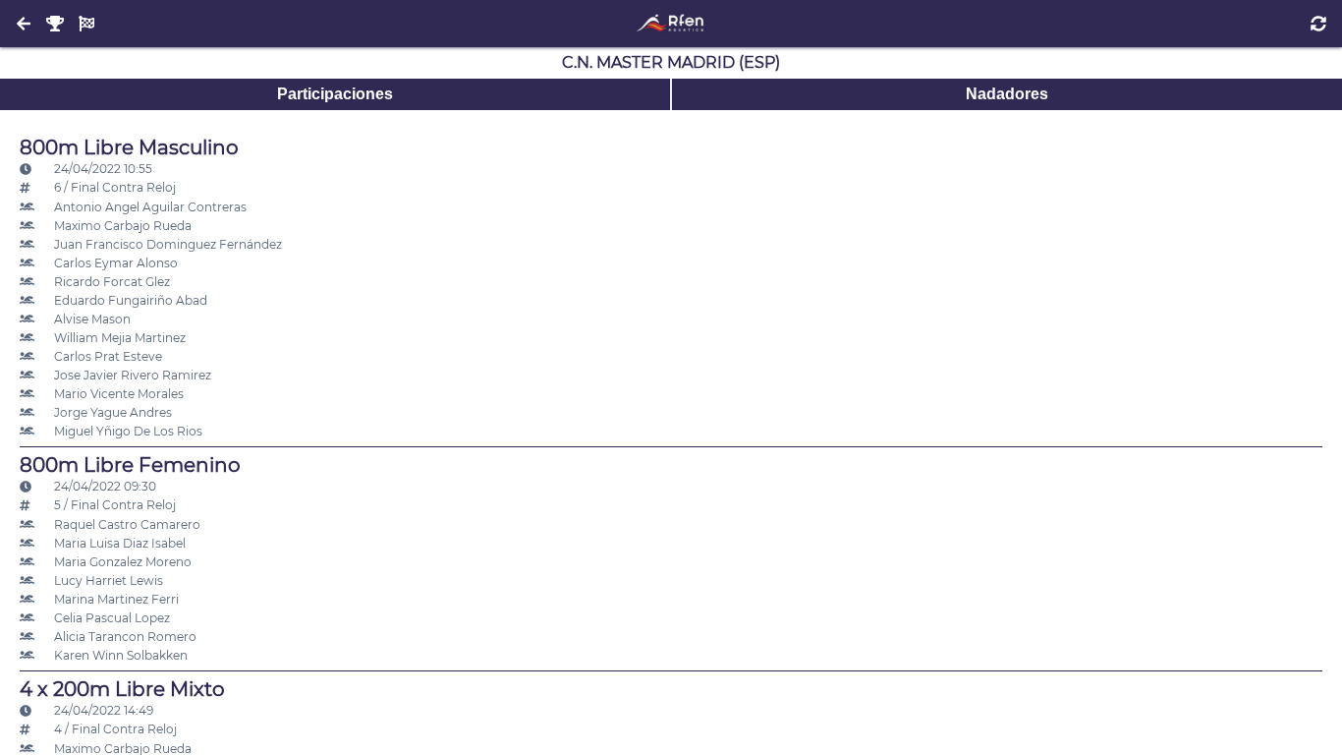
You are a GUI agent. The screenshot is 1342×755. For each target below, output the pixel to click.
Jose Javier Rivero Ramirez (131, 375)
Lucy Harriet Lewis (107, 580)
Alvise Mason (91, 319)
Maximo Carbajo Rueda (121, 225)
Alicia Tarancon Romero (123, 636)
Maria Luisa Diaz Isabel (118, 543)
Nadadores (1007, 94)
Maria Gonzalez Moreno (121, 561)
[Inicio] (670, 23)
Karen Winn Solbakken (119, 655)
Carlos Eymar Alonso (114, 263)
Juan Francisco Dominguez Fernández (166, 244)
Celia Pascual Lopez (110, 617)
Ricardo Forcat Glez (110, 281)
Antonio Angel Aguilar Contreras (149, 207)
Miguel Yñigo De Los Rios (126, 431)
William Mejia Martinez (118, 337)
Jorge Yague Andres (111, 412)
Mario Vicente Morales (117, 393)
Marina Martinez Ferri (115, 599)
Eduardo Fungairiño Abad (129, 300)
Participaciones (335, 94)
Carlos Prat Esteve (106, 356)
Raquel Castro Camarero (125, 524)
